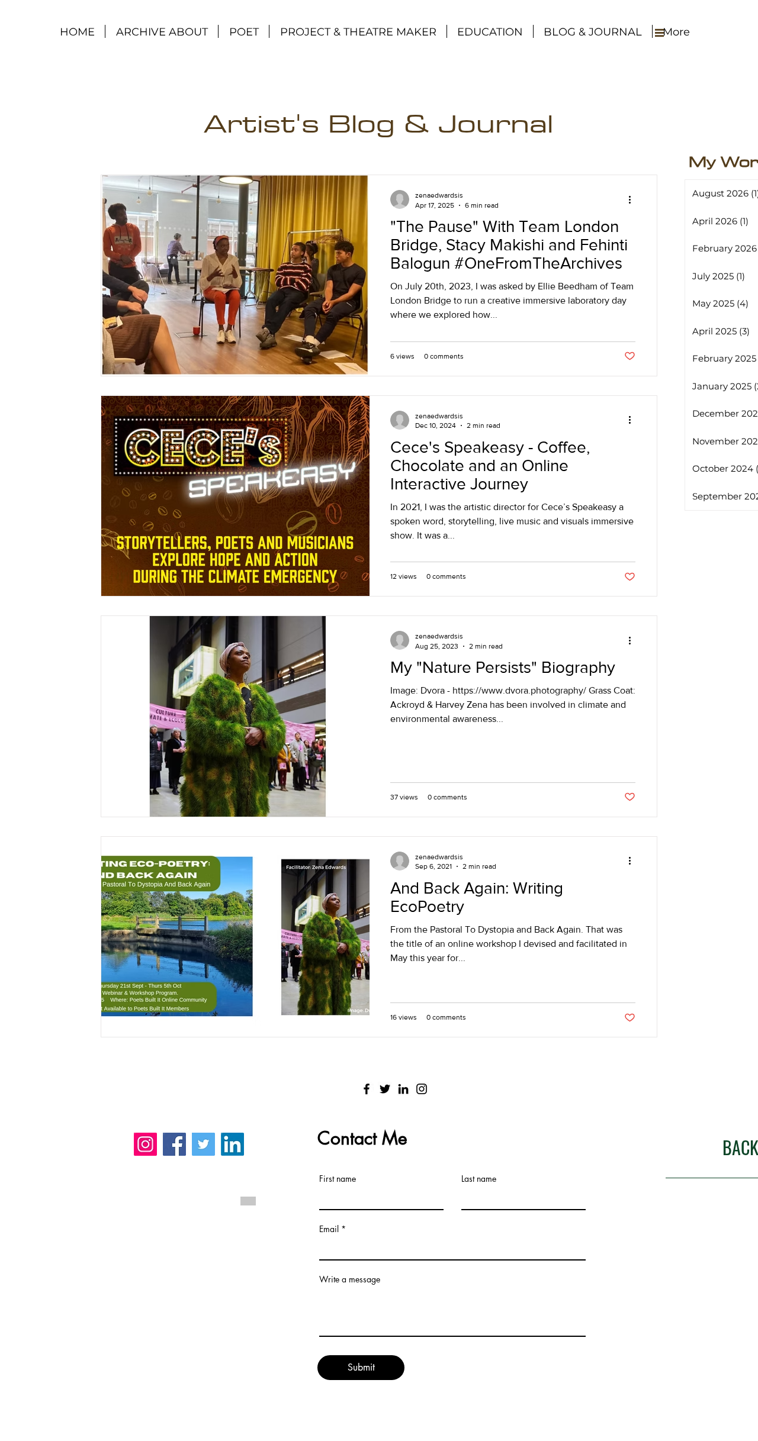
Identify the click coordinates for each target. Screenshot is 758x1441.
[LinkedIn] (403, 1089)
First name (337, 1179)
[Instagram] (422, 1089)
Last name (478, 1179)
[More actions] (634, 199)
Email (329, 1229)
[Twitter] (385, 1089)
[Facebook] (366, 1089)
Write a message (349, 1279)
